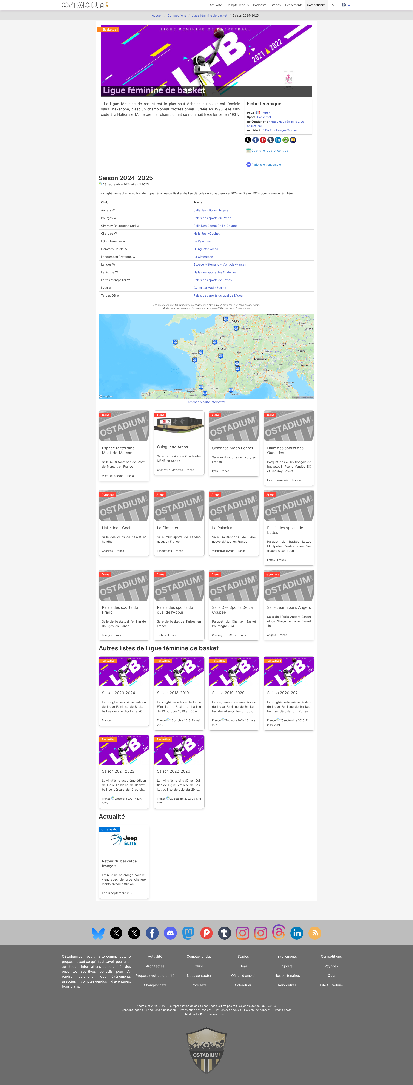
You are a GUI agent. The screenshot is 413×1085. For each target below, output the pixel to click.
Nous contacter (199, 976)
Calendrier (243, 985)
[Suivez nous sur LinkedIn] (297, 938)
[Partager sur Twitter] (248, 142)
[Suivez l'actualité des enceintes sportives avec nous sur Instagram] (261, 938)
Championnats (155, 985)
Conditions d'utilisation (161, 1010)
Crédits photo (283, 1010)
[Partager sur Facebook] (256, 142)
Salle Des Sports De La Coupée (215, 225)
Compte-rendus (238, 5)
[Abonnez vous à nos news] (314, 938)
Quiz (331, 976)
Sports (287, 966)
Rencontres (287, 985)
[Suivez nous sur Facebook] (153, 938)
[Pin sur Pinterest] (263, 142)
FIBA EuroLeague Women (280, 130)
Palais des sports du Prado (212, 218)
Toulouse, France (217, 1014)
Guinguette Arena (205, 249)
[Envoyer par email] (293, 142)
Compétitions (316, 5)
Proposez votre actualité (155, 976)
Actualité (216, 5)
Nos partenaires (287, 976)
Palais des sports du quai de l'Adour (218, 295)
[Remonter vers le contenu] (206, 1073)
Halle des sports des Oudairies (214, 272)
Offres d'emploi (243, 976)
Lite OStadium (331, 985)
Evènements (293, 5)
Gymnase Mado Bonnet (209, 287)
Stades (276, 5)
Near (243, 966)
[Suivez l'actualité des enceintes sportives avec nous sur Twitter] (135, 938)
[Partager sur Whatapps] (286, 142)
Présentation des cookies (195, 1010)
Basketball (264, 117)
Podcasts (259, 5)
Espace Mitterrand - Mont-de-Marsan (219, 264)
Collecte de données (257, 1010)
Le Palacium (201, 241)
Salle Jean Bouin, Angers (210, 210)
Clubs (199, 966)
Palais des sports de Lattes (212, 280)
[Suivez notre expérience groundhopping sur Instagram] (243, 938)
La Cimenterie (203, 256)
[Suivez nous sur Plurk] (207, 938)
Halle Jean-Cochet (206, 233)
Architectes (155, 966)
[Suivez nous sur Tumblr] (225, 938)
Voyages (331, 966)
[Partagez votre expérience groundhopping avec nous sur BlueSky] (98, 938)
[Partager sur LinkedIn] (278, 142)
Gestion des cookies (228, 1010)
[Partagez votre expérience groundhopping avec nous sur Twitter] (116, 938)
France (265, 112)
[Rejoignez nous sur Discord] (171, 938)
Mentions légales (132, 1010)
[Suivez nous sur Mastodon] (189, 938)
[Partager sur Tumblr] (271, 142)
